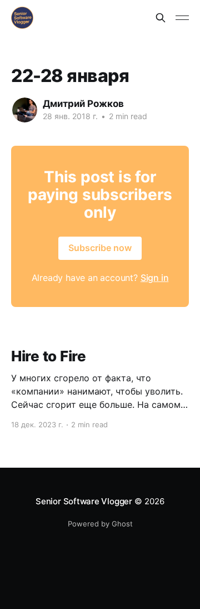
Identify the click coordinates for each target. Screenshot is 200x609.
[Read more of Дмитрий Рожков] (24, 110)
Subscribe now (100, 247)
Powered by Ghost (100, 523)
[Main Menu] (182, 17)
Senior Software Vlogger (84, 501)
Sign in (155, 277)
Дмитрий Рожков (83, 103)
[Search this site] (160, 18)
